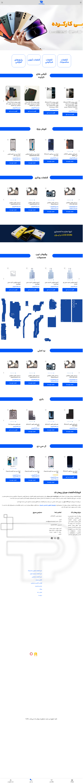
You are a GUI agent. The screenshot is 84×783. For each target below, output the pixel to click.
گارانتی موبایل (39, 572)
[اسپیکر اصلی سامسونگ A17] (69, 270)
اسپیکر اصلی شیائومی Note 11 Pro (51, 280)
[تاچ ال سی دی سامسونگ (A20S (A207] (69, 144)
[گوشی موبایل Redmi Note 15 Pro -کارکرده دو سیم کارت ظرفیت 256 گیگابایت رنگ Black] (50, 93)
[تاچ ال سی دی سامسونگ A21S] (32, 144)
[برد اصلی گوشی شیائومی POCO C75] (13, 363)
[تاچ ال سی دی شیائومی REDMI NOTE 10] (13, 144)
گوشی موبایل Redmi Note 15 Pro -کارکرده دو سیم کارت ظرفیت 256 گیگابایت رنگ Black (51, 104)
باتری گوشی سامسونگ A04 (52, 420)
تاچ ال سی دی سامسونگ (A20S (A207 (70, 154)
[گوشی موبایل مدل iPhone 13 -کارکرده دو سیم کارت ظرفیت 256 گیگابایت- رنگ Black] (32, 93)
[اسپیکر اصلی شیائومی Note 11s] (32, 270)
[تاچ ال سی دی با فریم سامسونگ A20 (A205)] (69, 456)
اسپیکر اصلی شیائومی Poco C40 (14, 280)
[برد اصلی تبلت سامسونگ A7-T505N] (32, 363)
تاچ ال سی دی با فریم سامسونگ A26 (13, 466)
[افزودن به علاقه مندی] (64, 88)
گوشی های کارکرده (41, 75)
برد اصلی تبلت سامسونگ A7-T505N (32, 373)
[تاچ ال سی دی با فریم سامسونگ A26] (13, 456)
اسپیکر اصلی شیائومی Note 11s (32, 280)
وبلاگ (40, 581)
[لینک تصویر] (35, 646)
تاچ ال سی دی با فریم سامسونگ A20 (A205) (70, 466)
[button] (69, 111)
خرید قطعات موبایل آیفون (36, 566)
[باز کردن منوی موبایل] (80, 2)
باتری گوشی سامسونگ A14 (14, 420)
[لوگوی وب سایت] (41, 2)
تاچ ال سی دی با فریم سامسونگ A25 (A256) (32, 466)
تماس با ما (39, 584)
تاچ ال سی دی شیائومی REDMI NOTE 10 (13, 154)
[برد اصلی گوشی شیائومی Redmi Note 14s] (50, 192)
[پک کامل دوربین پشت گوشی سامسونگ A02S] (13, 192)
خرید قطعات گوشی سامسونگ (35, 563)
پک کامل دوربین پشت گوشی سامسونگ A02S (13, 202)
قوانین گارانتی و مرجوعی (36, 575)
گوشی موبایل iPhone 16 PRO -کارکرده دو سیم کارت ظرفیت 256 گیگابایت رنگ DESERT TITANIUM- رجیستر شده (13, 104)
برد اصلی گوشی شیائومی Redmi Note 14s (52, 202)
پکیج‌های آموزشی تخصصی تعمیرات (47, 497)
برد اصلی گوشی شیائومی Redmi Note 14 (71, 202)
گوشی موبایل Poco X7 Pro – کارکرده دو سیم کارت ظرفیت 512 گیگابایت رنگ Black (70, 103)
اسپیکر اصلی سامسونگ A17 (71, 280)
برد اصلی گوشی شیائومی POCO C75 (14, 373)
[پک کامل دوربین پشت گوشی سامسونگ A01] (32, 192)
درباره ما (40, 587)
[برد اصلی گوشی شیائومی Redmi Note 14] (69, 192)
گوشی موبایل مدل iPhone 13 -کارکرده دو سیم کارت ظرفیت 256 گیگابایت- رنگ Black (32, 103)
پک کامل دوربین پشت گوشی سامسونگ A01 (32, 202)
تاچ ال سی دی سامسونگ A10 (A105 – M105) (51, 154)
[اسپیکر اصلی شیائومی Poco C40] (13, 270)
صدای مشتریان (38, 578)
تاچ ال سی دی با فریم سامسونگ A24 (51, 466)
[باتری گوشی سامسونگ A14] (13, 410)
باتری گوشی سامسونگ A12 (33, 420)
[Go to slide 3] (40, 48)
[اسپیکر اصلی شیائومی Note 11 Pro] (50, 270)
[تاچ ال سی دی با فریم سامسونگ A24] (50, 456)
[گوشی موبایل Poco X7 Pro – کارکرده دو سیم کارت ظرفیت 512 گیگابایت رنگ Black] (69, 93)
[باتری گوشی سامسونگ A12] (32, 410)
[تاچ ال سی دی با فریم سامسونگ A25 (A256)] (32, 456)
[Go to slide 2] (42, 48)
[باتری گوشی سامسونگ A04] (50, 410)
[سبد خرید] (2, 2)
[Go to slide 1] (43, 48)
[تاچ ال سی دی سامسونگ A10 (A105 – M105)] (50, 144)
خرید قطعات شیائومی (37, 569)
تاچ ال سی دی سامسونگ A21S (32, 153)
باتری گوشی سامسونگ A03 (71, 420)
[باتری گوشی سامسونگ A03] (69, 410)
